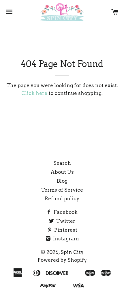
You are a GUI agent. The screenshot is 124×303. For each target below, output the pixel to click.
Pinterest (65, 230)
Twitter (65, 221)
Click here (34, 93)
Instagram (65, 239)
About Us (62, 172)
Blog (62, 181)
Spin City (72, 252)
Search (62, 163)
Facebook (65, 212)
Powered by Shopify (62, 260)
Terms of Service (62, 190)
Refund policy (62, 198)
